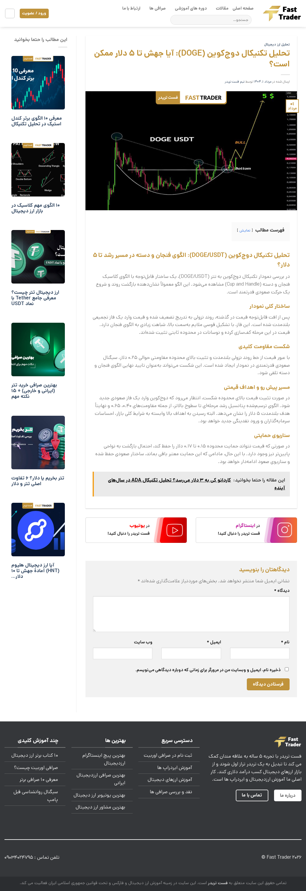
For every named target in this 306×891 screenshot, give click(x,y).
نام (285, 642)
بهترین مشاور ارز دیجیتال (100, 807)
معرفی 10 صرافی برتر (38, 779)
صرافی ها (157, 8)
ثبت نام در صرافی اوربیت (168, 755)
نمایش (244, 230)
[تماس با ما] (148, 858)
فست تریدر (218, 883)
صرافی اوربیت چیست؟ (36, 767)
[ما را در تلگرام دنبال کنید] (129, 858)
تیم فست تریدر (234, 81)
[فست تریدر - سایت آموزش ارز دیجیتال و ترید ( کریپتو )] (282, 13)
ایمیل (214, 642)
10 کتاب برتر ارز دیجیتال (34, 755)
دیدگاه (282, 591)
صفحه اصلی (243, 8)
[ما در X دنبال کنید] (167, 858)
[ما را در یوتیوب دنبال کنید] (139, 858)
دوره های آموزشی (191, 8)
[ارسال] (176, 20)
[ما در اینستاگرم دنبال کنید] (177, 858)
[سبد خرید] (10, 13)
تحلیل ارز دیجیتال (277, 44)
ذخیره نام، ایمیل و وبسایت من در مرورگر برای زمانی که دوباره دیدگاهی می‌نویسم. (208, 670)
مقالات (222, 8)
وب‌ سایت (143, 642)
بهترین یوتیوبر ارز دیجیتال (99, 795)
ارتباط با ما (131, 8)
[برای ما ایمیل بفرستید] (157, 858)
